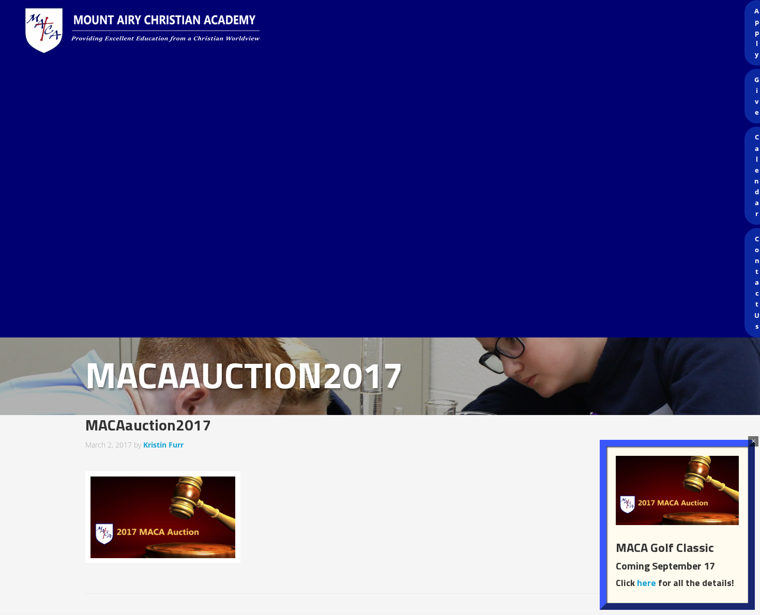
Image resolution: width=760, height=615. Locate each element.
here (646, 583)
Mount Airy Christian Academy (382, 31)
